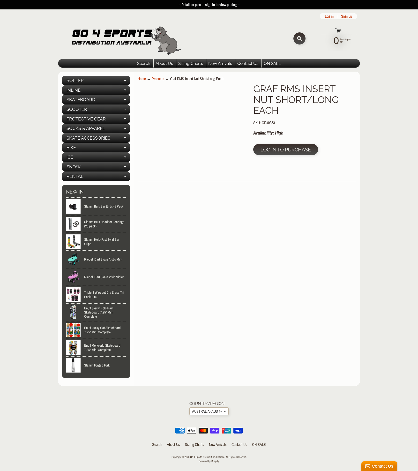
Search (143, 63)
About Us (164, 63)
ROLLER (98, 81)
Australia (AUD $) (207, 411)
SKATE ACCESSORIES (98, 139)
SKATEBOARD (98, 101)
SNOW (98, 168)
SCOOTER (98, 110)
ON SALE (272, 63)
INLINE (98, 91)
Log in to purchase (286, 150)
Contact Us (247, 63)
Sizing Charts (190, 63)
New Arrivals (220, 63)
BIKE (98, 148)
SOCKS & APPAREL (98, 129)
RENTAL (98, 177)
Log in (329, 16)
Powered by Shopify (209, 461)
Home (142, 78)
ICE (98, 158)
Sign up (346, 16)
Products (158, 78)
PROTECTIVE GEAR (98, 120)
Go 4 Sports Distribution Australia (207, 457)
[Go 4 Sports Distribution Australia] (122, 38)
